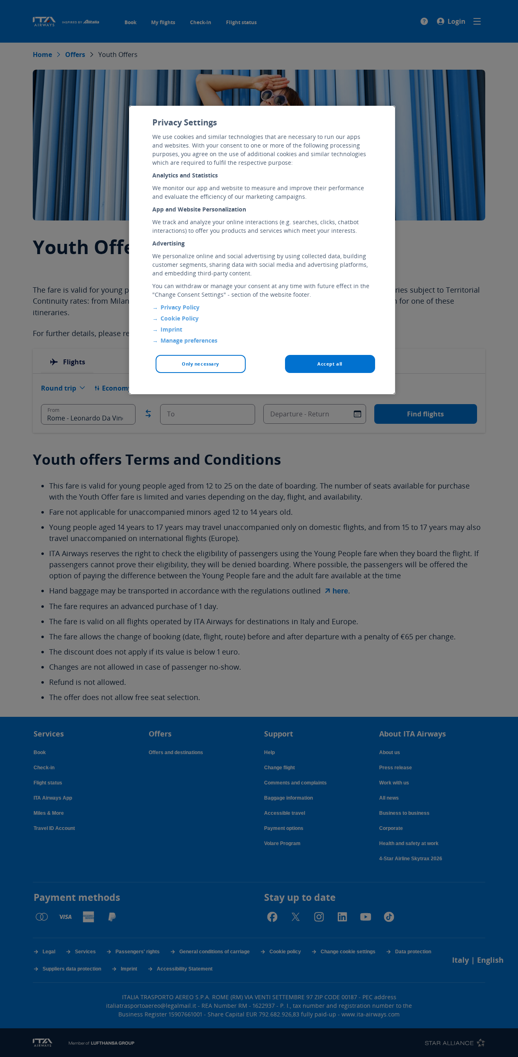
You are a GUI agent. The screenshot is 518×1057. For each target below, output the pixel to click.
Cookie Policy (180, 318)
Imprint (171, 329)
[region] (262, 250)
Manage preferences (189, 340)
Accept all (329, 364)
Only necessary (200, 364)
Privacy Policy (180, 307)
